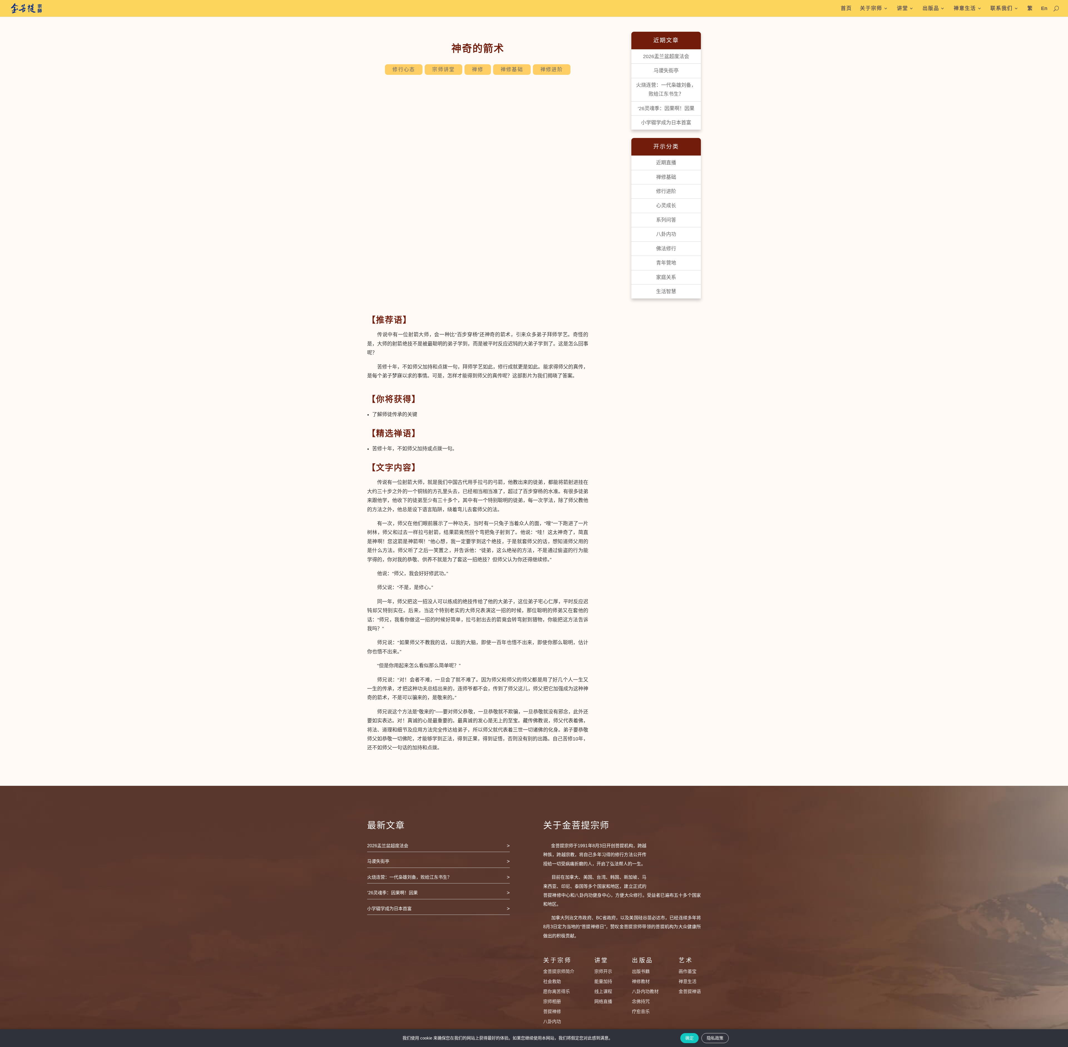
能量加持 (603, 981)
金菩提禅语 (690, 991)
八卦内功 (666, 234)
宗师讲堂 (443, 69)
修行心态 (403, 69)
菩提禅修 (552, 1011)
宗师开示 (603, 971)
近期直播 (666, 163)
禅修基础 (512, 69)
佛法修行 (666, 248)
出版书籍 (641, 971)
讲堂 (902, 8)
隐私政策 (715, 1038)
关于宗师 (871, 8)
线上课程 (603, 991)
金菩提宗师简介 (558, 971)
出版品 (931, 8)
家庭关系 (666, 277)
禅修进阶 (551, 69)
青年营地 (666, 263)
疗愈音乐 (641, 1011)
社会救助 (552, 981)
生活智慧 (666, 291)
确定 (689, 1038)
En (1044, 8)
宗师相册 (552, 1001)
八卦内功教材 (645, 991)
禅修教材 (641, 981)
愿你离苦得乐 (556, 991)
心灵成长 (666, 205)
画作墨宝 (687, 971)
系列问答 (666, 220)
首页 (846, 8)
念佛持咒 (641, 1001)
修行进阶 (666, 191)
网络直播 (603, 1001)
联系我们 (1001, 8)
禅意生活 (965, 8)
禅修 (477, 69)
